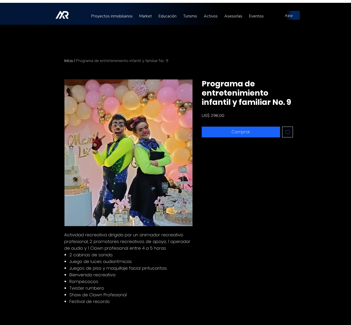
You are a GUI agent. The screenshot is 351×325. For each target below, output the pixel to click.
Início (68, 61)
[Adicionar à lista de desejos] (287, 132)
